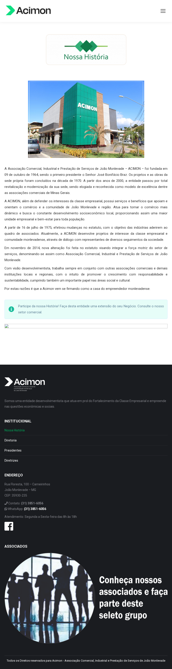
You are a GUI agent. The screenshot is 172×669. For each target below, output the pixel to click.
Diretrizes (11, 460)
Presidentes (13, 450)
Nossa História (14, 430)
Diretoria (10, 440)
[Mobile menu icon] (163, 10)
